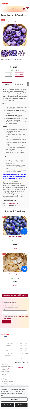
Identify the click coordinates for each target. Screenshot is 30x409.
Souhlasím (21, 405)
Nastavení (14, 399)
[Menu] (27, 8)
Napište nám (21, 367)
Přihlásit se (6, 322)
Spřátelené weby (21, 370)
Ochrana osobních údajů (21, 365)
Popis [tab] (7, 84)
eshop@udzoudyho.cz (6, 368)
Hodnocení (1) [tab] (19, 84)
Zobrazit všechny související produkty (15, 295)
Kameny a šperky (13, 203)
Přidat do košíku (19, 74)
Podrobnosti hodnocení (21, 22)
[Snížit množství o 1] (11, 75)
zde (2, 395)
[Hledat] (12, 9)
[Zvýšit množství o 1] (11, 74)
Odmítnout (7, 405)
